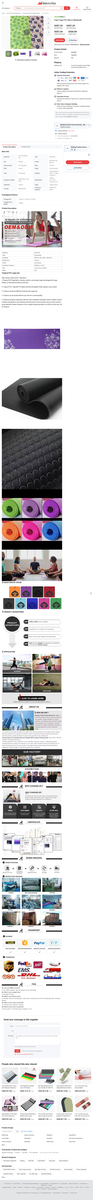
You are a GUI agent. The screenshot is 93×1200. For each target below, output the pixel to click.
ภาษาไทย (86, 1187)
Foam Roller (5, 1138)
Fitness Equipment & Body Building (31, 13)
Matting (22, 1161)
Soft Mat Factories (55, 1169)
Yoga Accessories (29, 1135)
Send (17, 1051)
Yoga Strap (52, 1161)
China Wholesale (45, 1183)
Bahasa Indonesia (52, 1189)
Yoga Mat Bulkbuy (46, 1174)
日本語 (76, 1187)
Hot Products (7, 1183)
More (3, 1177)
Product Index (83, 1183)
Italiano (48, 1187)
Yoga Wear (27, 1141)
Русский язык (40, 1187)
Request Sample (84, 44)
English (14, 1187)
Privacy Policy (73, 1193)
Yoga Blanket (41, 1161)
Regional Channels (73, 1183)
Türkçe (37, 1189)
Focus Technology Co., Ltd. (34, 1193)
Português (26, 1187)
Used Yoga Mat (68, 1169)
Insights (50, 1185)
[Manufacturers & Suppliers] (46, 3)
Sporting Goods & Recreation (14, 13)
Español (20, 1187)
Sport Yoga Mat (21, 1174)
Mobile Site (43, 1185)
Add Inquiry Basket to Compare (27, 60)
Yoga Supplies (45, 13)
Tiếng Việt (43, 1189)
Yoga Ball (49, 1138)
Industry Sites (63, 1183)
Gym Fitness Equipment (75, 1138)
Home (3, 13)
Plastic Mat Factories (9, 1169)
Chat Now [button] (74, 40)
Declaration (65, 1193)
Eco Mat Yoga (33, 1174)
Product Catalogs (27, 1131)
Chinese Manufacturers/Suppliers (30, 1183)
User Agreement (57, 1193)
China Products (16, 1183)
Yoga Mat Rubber (8, 1174)
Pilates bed (5, 1135)
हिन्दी (81, 1187)
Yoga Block (27, 1138)
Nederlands (60, 1187)
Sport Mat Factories (40, 1169)
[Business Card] (89, 154)
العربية (66, 1187)
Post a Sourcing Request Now (24, 1054)
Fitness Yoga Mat (81, 1169)
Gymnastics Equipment (9, 1161)
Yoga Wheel (72, 1135)
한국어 (71, 1187)
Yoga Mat (49, 1135)
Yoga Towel (72, 1141)
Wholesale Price (54, 1183)
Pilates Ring (49, 1141)
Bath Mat (31, 1161)
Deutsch (54, 1187)
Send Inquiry (59, 40)
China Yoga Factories (25, 1169)
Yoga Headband (63, 1161)
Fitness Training (6, 1141)
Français (33, 1187)
